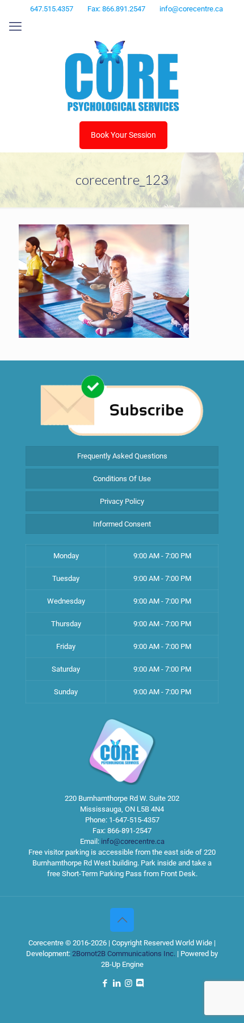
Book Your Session (123, 134)
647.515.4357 (51, 9)
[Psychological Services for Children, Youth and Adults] (122, 76)
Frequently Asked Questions (122, 456)
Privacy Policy (122, 501)
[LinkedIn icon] (116, 24)
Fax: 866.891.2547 (116, 9)
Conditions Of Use (122, 478)
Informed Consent (122, 524)
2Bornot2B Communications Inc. (123, 953)
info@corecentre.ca (191, 9)
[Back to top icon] (122, 920)
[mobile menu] (15, 26)
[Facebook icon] (102, 24)
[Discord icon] (144, 24)
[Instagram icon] (130, 24)
